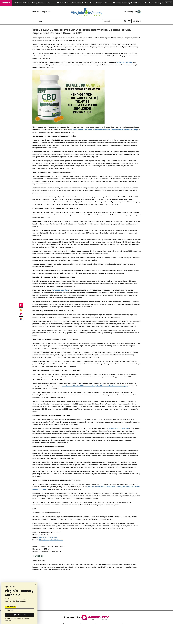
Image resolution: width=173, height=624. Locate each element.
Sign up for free (19, 615)
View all (168, 3)
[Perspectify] (21, 310)
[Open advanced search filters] (129, 21)
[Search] (125, 21)
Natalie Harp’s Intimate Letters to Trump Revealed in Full (27, 3)
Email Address (10, 607)
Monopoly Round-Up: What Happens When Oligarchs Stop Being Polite (142, 3)
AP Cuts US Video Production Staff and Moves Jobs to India (82, 3)
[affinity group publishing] (21, 314)
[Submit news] (21, 305)
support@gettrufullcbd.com (119, 428)
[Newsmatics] (21, 319)
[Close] (35, 585)
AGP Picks (6, 3)
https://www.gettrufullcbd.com (51, 540)
